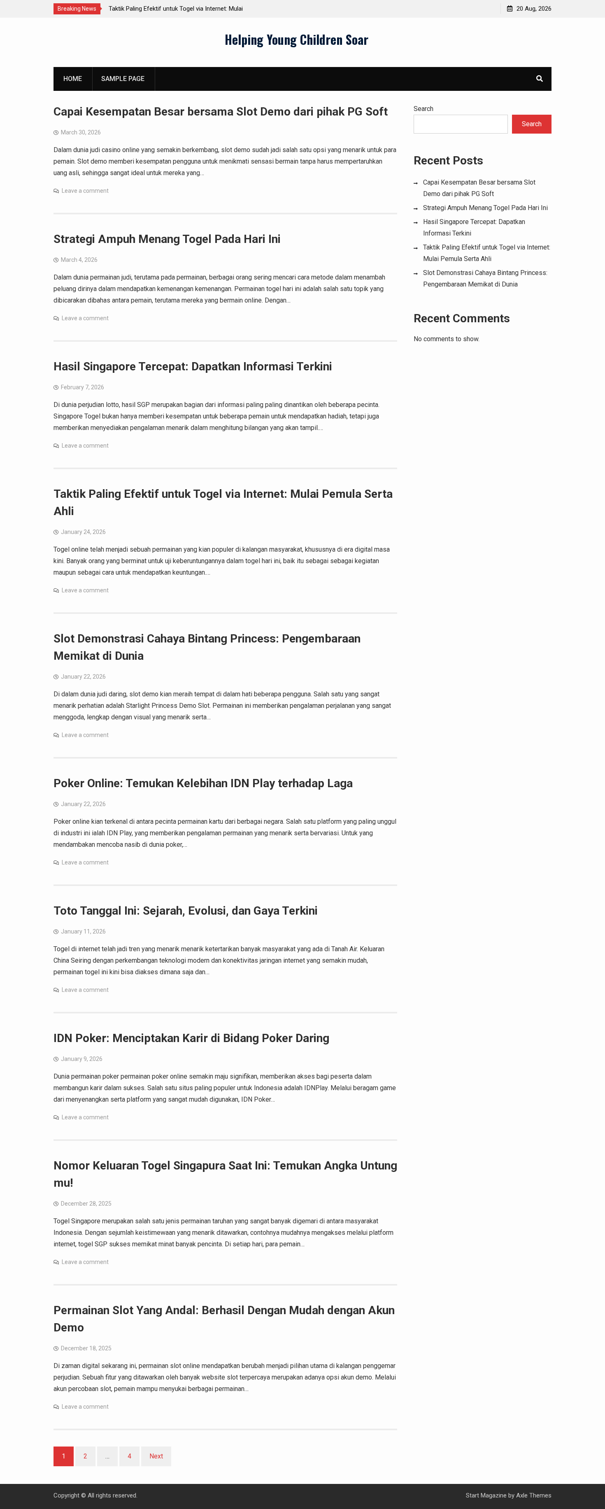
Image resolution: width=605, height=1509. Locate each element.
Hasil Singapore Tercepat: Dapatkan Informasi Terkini (193, 366)
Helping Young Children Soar (296, 39)
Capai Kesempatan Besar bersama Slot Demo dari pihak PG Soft (221, 111)
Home (72, 79)
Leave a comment (85, 190)
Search (423, 109)
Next (156, 1456)
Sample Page (122, 79)
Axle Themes (533, 1495)
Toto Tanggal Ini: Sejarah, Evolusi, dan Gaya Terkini (186, 910)
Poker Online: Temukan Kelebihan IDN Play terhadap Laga (203, 783)
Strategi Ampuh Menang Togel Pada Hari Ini (167, 239)
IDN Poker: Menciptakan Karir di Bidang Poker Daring (191, 1038)
